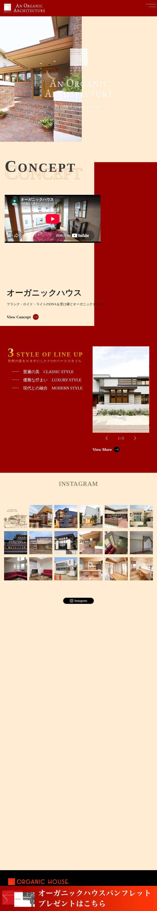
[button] (106, 438)
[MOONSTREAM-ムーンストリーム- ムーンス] (141, 516)
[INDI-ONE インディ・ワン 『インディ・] (91, 516)
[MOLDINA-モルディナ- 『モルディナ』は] (65, 516)
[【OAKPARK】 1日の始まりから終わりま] (65, 542)
